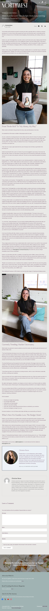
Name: (3, 527)
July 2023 (9, 13)
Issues (4, 13)
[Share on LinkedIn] (45, 26)
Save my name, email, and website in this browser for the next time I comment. (19, 544)
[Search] (39, 2)
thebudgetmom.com (6, 443)
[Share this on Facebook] (38, 26)
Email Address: (5, 533)
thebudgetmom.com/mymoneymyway (21, 249)
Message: (4, 513)
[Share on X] (42, 26)
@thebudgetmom (19, 441)
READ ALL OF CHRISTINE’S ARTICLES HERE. (28, 466)
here (23, 581)
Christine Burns (8, 25)
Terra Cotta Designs (16, 607)
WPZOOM (45, 606)
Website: (4, 538)
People (14, 13)
